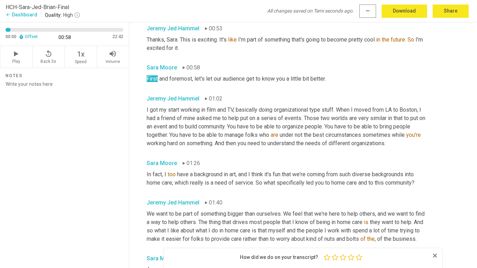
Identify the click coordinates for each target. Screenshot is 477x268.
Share (450, 11)
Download (404, 11)
